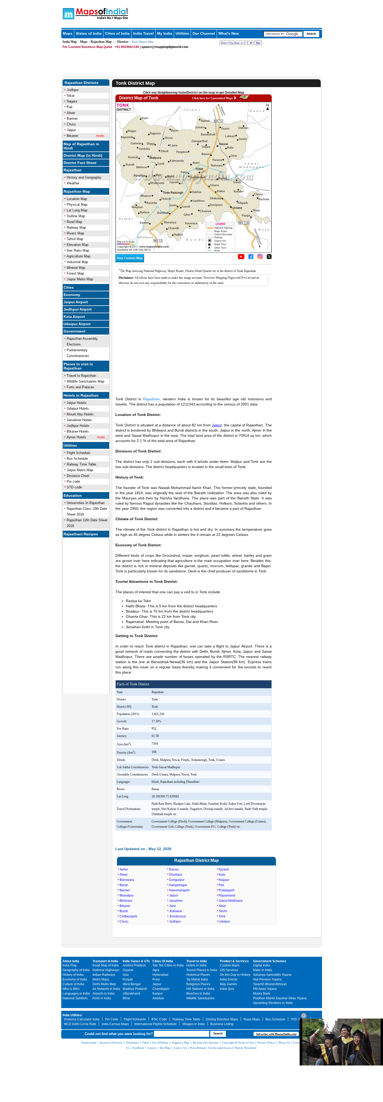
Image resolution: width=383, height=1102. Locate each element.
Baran (124, 885)
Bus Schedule (77, 459)
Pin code (73, 481)
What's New (228, 33)
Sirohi (223, 911)
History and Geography (84, 177)
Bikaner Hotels (78, 431)
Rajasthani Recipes (81, 534)
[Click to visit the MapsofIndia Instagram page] (260, 258)
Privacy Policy (266, 1042)
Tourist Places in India (201, 970)
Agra (155, 970)
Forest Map (75, 273)
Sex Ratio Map (78, 250)
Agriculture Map (78, 256)
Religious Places (198, 984)
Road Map (74, 222)
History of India (73, 975)
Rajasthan (73, 170)
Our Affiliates (160, 1042)
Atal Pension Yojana (267, 979)
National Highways (105, 970)
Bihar (126, 998)
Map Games (228, 984)
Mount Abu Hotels (80, 414)
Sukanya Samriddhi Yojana (272, 975)
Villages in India (193, 1024)
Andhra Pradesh (134, 965)
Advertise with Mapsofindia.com (276, 1034)
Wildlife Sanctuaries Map (85, 381)
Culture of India (73, 984)
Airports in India (103, 993)
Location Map (77, 199)
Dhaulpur (175, 874)
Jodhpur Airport (78, 309)
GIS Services (229, 970)
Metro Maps (100, 979)
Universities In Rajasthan (85, 503)
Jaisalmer (176, 901)
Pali (69, 107)
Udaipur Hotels (78, 408)
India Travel (143, 33)
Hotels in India (196, 965)
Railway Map (76, 227)
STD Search (299, 1019)
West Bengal (132, 984)
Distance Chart (78, 476)
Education (73, 495)
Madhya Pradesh (135, 989)
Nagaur (72, 101)
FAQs (145, 1042)
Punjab (128, 979)
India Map (70, 42)
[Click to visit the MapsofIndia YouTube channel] (241, 258)
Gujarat (128, 970)
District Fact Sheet (80, 163)
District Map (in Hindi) (83, 155)
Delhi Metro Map (104, 984)
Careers (151, 1047)
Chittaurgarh (128, 916)
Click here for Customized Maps (212, 98)
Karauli (224, 869)
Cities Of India (162, 961)
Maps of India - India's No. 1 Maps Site (67, 13)
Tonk (222, 916)
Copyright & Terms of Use (238, 1042)
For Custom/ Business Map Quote (87, 47)
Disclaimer (132, 1042)
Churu (71, 124)
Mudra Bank (261, 993)
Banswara (127, 880)
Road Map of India (105, 965)
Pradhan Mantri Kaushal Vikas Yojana (280, 998)
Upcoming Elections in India (273, 1003)
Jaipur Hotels (77, 403)
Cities (69, 287)
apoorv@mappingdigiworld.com (164, 47)
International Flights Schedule (155, 1024)
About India (71, 961)
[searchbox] (282, 34)
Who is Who (71, 989)
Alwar (71, 113)
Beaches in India (198, 993)
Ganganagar (178, 885)
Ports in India (101, 998)
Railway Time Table (81, 464)
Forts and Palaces (80, 387)
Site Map (165, 1047)
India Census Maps (115, 1024)
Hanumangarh (179, 890)
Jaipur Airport (76, 302)
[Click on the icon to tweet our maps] (269, 258)
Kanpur (157, 993)
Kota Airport (74, 316)
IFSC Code (159, 1019)
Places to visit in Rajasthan (78, 366)
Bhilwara (126, 901)
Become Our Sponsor (206, 1042)
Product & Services (234, 961)
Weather (73, 183)
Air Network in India (106, 989)
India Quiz (227, 989)
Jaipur (71, 130)
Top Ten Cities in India (168, 965)
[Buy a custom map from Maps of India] (129, 261)
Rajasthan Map (101, 42)
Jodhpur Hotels (78, 426)
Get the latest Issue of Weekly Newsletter (232, 1047)
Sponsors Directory (111, 1042)
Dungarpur (176, 880)
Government (74, 331)
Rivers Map (75, 233)
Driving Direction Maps (222, 1019)
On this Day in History (235, 975)
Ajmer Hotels (76, 437)
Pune (156, 979)
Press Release (198, 1047)
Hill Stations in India (200, 989)
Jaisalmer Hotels (79, 420)
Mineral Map (76, 268)
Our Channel (204, 33)
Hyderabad (160, 975)
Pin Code (111, 1019)
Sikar (71, 96)
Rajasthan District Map (196, 860)
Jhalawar (175, 911)
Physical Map (77, 205)
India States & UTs (136, 961)
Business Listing (221, 1024)
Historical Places (198, 975)
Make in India (262, 970)
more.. (101, 136)
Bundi (124, 911)
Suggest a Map (180, 1042)
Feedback (138, 1047)
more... (102, 437)
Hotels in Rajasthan (81, 395)
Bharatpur (127, 895)
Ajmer (124, 869)
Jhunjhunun (177, 916)
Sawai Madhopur (231, 901)
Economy (72, 295)
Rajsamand (227, 895)
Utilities (182, 33)
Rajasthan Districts (81, 83)
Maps (67, 33)
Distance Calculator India (82, 1019)
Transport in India (105, 961)
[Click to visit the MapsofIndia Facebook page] (251, 258)
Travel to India (196, 961)
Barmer (72, 118)
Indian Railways (103, 975)
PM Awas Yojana (265, 989)
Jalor (172, 906)
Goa (126, 975)
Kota (222, 874)
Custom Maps (229, 965)
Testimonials (88, 1042)
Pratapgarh (226, 890)
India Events (228, 979)
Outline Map (76, 216)
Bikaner (72, 136)
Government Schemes (269, 961)
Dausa (173, 869)
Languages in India (76, 993)
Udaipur (224, 921)
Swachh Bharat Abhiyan (270, 984)
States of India (89, 33)
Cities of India (117, 33)
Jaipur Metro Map (80, 279)
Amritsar (158, 998)
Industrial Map (77, 262)
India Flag (70, 965)
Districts (122, 42)
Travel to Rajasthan (81, 376)
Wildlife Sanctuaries (200, 998)
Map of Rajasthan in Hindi (81, 146)
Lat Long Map (77, 210)
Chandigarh (160, 989)
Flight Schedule (78, 453)
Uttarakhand (131, 993)
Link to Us (180, 1047)
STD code (74, 487)
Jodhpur (73, 90)
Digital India (261, 965)
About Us (284, 1042)
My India (164, 33)
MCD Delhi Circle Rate (80, 1024)
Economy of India (75, 979)
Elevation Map (77, 245)
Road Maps (252, 1019)
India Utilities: (73, 1015)
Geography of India (76, 970)
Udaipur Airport (77, 324)
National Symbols (75, 998)
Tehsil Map (75, 239)
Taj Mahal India (197, 979)
